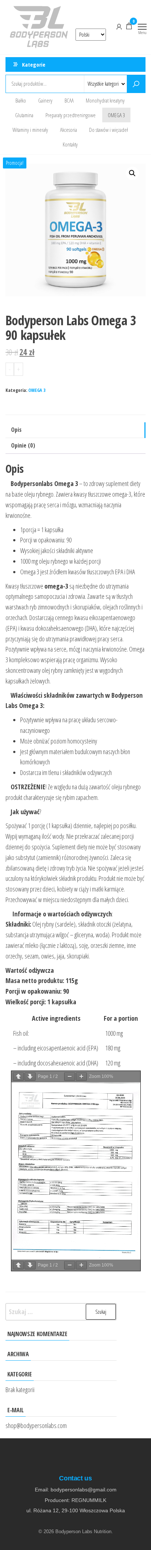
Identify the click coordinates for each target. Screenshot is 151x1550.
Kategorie (33, 64)
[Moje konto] (119, 26)
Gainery (45, 100)
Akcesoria (68, 129)
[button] (132, 173)
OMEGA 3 (116, 115)
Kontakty (70, 144)
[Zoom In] (81, 1076)
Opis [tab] (16, 430)
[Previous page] (18, 1076)
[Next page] (30, 1076)
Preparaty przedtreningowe (70, 115)
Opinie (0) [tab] (23, 445)
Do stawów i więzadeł (108, 129)
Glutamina (24, 115)
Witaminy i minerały (30, 129)
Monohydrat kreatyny (105, 100)
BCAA (69, 100)
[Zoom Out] (69, 1076)
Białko (20, 100)
